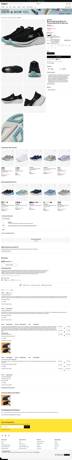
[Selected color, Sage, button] (16, 202)
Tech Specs (49, 66)
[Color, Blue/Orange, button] (35, 202)
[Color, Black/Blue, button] (51, 202)
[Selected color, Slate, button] (44, 202)
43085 (52, 63)
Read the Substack (41, 0)
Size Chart (49, 87)
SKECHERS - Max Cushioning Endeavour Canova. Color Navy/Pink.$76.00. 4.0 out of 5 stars (36, 197)
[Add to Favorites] (13, 151)
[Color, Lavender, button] (39, 202)
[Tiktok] (5, 435)
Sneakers (19, 7)
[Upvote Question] (3, 222)
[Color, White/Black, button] (21, 202)
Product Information (51, 72)
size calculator (56, 40)
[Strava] (9, 435)
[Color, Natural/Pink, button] (60, 168)
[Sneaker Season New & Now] (36, 12)
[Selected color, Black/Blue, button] (2, 202)
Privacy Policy (37, 452)
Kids (10, 7)
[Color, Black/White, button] (18, 168)
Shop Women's (62, 13)
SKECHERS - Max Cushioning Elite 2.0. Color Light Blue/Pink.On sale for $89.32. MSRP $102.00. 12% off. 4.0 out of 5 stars (64, 162)
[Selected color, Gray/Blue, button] (2, 168)
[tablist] (24, 280)
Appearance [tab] (8, 279)
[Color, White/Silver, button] (46, 202)
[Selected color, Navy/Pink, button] (30, 202)
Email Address (5, 426)
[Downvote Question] (3, 227)
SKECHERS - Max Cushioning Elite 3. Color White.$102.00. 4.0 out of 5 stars (22, 162)
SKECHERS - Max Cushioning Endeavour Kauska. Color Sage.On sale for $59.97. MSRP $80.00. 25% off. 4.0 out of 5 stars (22, 197)
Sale (35, 7)
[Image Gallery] (6, 347)
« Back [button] (2, 17)
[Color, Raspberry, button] (33, 202)
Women (2, 7)
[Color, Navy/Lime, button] (7, 202)
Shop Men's (68, 13)
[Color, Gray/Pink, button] (5, 202)
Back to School (30, 7)
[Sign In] (67, 4)
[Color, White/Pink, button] (47, 202)
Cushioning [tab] (15, 279)
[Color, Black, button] (18, 202)
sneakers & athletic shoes (11, 17)
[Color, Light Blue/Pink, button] (19, 168)
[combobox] (23, 4)
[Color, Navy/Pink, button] (4, 168)
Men (7, 7)
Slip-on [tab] (19, 279)
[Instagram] (2, 435)
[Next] (71, 192)
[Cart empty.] (70, 4)
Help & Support (68, 7)
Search (38, 3)
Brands (14, 7)
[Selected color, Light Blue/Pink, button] (58, 168)
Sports (24, 7)
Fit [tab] (3, 279)
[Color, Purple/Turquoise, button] (37, 202)
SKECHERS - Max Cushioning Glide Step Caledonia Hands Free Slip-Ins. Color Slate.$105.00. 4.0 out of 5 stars (50, 197)
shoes (5, 17)
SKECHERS (19, 17)
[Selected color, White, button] (16, 168)
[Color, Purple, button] (19, 202)
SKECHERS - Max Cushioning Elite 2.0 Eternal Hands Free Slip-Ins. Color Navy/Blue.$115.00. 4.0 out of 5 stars (36, 161)
